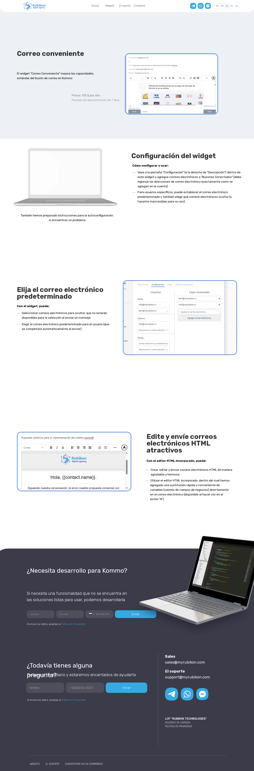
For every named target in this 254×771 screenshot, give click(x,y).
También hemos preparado (39, 215)
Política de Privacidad (73, 700)
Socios (95, 5)
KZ (237, 6)
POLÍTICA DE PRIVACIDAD (178, 726)
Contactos (139, 5)
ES (227, 6)
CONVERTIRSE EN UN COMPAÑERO (84, 764)
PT (232, 6)
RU (217, 6)
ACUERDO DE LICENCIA (177, 722)
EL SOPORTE (52, 764)
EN (222, 6)
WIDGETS (35, 764)
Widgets (109, 5)
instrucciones (67, 215)
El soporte (124, 5)
